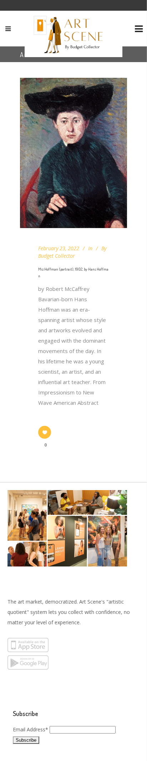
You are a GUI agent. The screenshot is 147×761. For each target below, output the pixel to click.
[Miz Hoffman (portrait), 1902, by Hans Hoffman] (73, 153)
